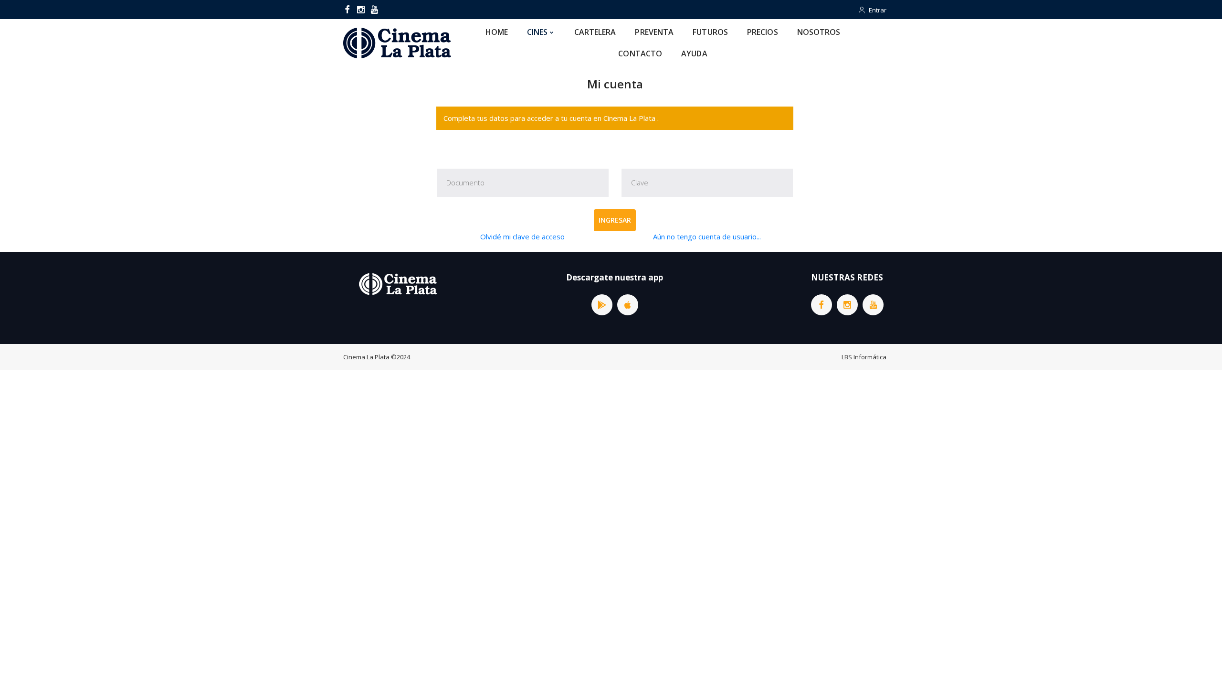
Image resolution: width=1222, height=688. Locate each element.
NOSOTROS (819, 32)
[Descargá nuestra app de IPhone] (627, 304)
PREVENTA (654, 32)
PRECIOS (762, 32)
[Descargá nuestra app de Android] (601, 304)
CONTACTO (640, 53)
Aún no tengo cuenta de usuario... (707, 236)
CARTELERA (595, 32)
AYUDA (694, 53)
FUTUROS (710, 32)
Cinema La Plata (366, 357)
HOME (496, 32)
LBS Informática (864, 357)
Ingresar (615, 220)
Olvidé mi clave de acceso (522, 236)
